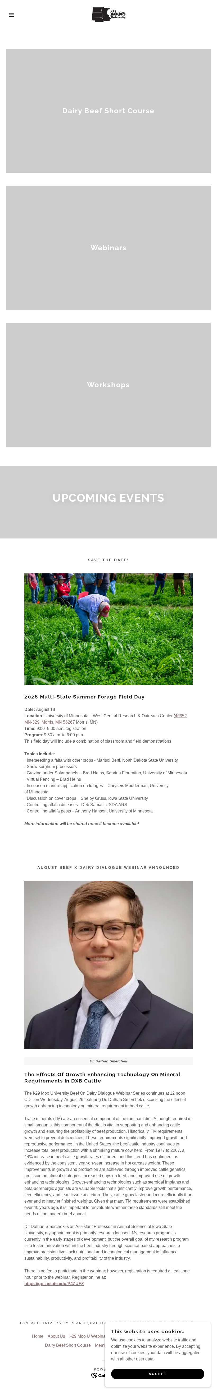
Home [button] (37, 1336)
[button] (10, 15)
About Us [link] (56, 1336)
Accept (158, 1374)
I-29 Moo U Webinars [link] (89, 1336)
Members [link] (103, 1345)
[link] (108, 14)
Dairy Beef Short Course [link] (68, 1345)
